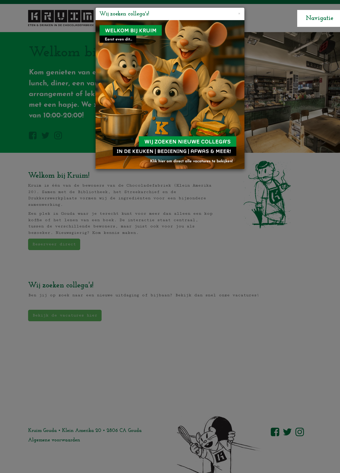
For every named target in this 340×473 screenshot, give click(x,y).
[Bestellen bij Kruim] (170, 94)
